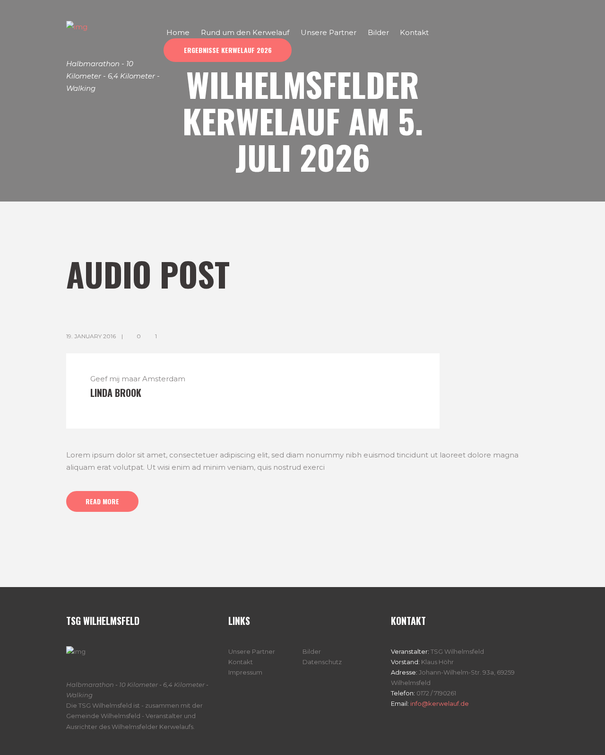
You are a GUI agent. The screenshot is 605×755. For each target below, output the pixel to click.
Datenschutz (322, 662)
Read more (102, 501)
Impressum (245, 672)
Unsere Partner (251, 651)
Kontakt (240, 662)
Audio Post (148, 273)
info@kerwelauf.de (439, 703)
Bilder (311, 651)
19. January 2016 (91, 336)
